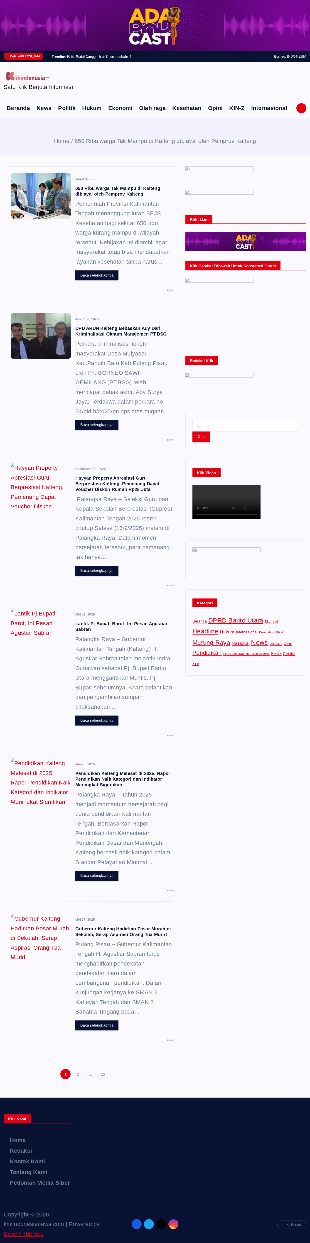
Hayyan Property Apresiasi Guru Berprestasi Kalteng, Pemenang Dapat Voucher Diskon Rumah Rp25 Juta (117, 484)
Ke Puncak (294, 1224)
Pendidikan (207, 653)
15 (103, 1074)
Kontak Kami (27, 1161)
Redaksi (289, 653)
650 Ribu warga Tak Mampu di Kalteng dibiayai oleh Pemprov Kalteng (165, 141)
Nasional (240, 643)
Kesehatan (186, 108)
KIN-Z (236, 108)
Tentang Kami (28, 1172)
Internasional (269, 108)
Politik (67, 108)
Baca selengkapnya (96, 275)
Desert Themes (23, 1234)
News (44, 108)
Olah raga (152, 108)
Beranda (18, 108)
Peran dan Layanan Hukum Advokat (246, 653)
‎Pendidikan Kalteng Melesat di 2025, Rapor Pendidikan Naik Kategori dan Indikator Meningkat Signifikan (122, 779)
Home (61, 141)
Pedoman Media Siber (40, 1182)
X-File (195, 663)
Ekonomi (120, 108)
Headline (205, 631)
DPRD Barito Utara (235, 620)
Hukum (91, 108)
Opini (215, 108)
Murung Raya (211, 642)
